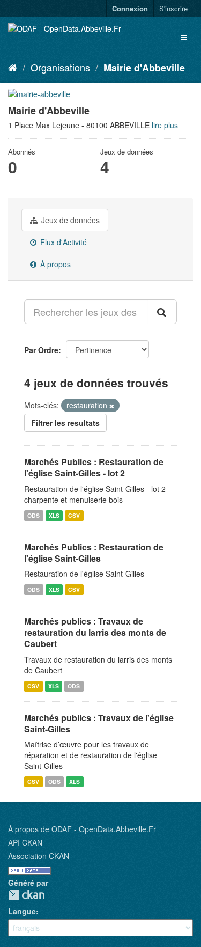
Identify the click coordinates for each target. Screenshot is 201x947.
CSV (74, 515)
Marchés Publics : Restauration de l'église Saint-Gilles (93, 552)
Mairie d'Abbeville (144, 68)
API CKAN (25, 842)
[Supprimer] (111, 405)
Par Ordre (41, 349)
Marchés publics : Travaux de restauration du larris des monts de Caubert (95, 632)
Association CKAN (38, 855)
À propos (54, 264)
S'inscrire (173, 8)
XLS (54, 515)
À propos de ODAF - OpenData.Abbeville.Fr (82, 829)
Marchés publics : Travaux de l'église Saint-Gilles (99, 723)
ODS (33, 515)
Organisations (60, 67)
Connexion (130, 8)
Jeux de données (69, 220)
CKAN (26, 894)
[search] (162, 311)
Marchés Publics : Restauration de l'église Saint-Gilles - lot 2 (93, 467)
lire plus (165, 125)
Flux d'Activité (62, 242)
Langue (22, 911)
